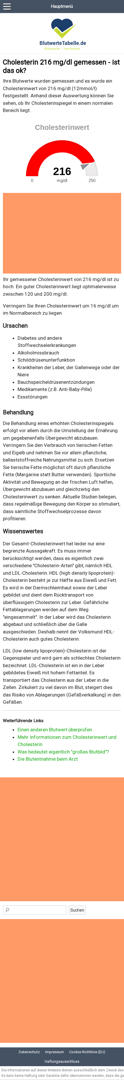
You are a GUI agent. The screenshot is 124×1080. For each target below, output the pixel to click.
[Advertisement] (62, 233)
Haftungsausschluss (62, 1061)
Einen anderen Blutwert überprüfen (55, 729)
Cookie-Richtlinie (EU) (87, 1052)
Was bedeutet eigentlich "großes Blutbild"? (63, 752)
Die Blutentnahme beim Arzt (48, 759)
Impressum (54, 1052)
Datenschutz (29, 1052)
